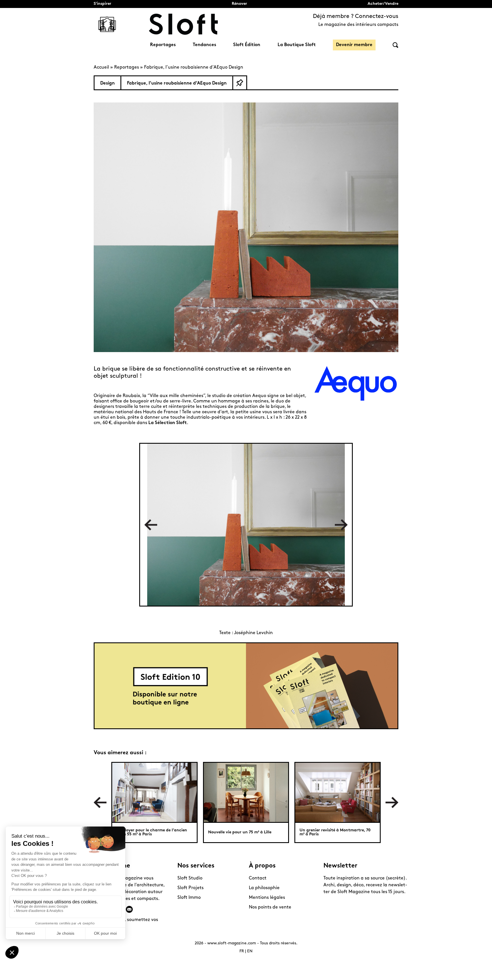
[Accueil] (183, 24)
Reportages (163, 45)
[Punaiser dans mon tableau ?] (239, 82)
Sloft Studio (189, 878)
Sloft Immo (189, 897)
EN (250, 951)
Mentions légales (267, 897)
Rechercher (395, 45)
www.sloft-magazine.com (231, 943)
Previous (150, 524)
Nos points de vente (270, 907)
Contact (257, 878)
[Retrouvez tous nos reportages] (107, 24)
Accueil (101, 67)
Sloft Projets (190, 888)
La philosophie (264, 888)
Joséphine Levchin (253, 633)
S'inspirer (102, 4)
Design (107, 83)
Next (341, 524)
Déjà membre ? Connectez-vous (355, 16)
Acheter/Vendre (383, 4)
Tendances (204, 45)
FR (241, 951)
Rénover (239, 4)
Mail (129, 909)
